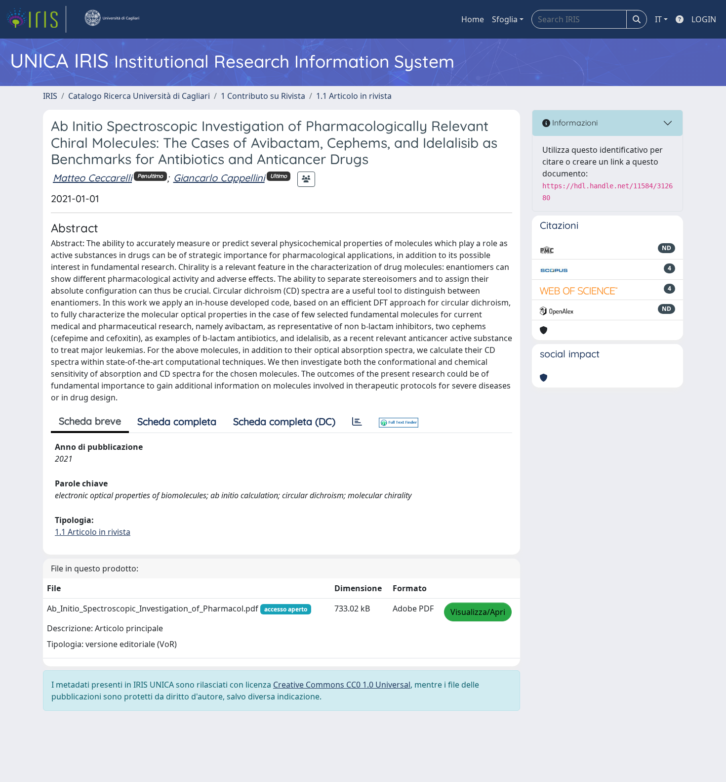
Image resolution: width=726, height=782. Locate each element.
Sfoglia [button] (505, 19)
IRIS (50, 95)
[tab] (357, 421)
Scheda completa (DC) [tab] (284, 421)
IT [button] (658, 19)
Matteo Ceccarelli (92, 178)
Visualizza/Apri (477, 612)
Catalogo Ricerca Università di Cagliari (139, 95)
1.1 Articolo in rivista (354, 95)
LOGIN (703, 19)
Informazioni (574, 123)
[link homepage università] (111, 19)
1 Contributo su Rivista (263, 95)
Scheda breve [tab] (90, 421)
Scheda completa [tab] (176, 421)
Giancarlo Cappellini (219, 178)
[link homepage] (36, 19)
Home (472, 19)
